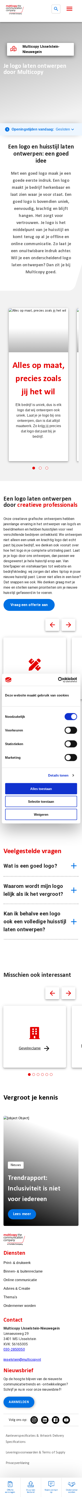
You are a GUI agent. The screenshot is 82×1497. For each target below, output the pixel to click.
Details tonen (58, 775)
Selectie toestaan (41, 801)
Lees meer (22, 1214)
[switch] (71, 730)
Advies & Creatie (16, 1288)
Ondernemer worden (19, 1306)
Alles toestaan (41, 788)
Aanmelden (19, 1402)
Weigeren (41, 814)
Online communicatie (20, 1280)
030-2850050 (14, 1349)
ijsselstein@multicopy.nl (22, 1359)
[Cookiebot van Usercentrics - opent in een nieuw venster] (58, 680)
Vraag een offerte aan (29, 605)
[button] (69, 8)
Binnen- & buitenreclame (23, 1271)
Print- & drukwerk (17, 1263)
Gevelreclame (30, 1048)
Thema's (10, 1297)
